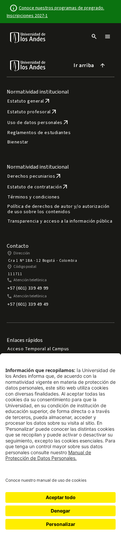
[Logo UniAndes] (28, 37)
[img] (28, 37)
